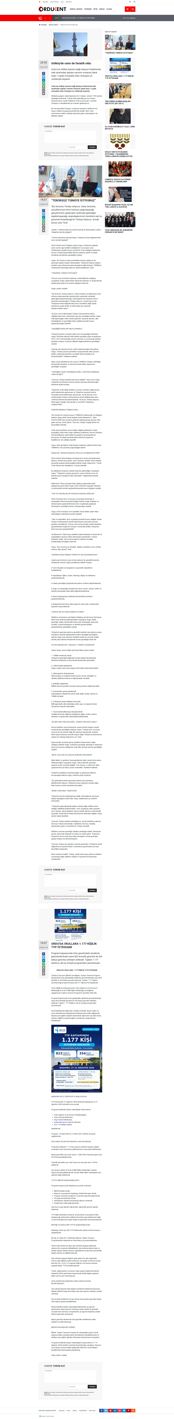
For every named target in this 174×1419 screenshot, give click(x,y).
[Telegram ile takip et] (124, 1410)
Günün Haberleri (54, 2)
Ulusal (109, 9)
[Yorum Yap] (43, 93)
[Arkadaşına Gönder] (43, 86)
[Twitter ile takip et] (106, 1410)
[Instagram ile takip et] (119, 1410)
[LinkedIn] (43, 80)
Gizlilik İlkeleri (83, 1410)
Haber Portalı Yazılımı (48, 1416)
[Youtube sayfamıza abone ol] (110, 1410)
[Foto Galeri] (134, 2)
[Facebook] (43, 73)
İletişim (75, 1410)
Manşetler (45, 2)
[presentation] (45, 18)
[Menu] (127, 9)
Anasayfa (62, 1410)
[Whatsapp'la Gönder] (43, 83)
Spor (95, 9)
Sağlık (102, 9)
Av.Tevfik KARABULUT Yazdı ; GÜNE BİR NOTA (76, 18)
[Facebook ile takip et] (101, 1410)
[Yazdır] (43, 90)
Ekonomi (87, 9)
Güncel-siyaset (76, 9)
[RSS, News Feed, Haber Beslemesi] (133, 1410)
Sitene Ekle (69, 2)
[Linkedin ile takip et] (115, 1410)
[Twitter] (43, 76)
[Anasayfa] (40, 2)
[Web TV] (130, 2)
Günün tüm (129, 18)
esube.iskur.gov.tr (60, 1122)
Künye (68, 1410)
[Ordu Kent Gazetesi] (52, 9)
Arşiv (62, 2)
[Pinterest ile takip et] (128, 1410)
